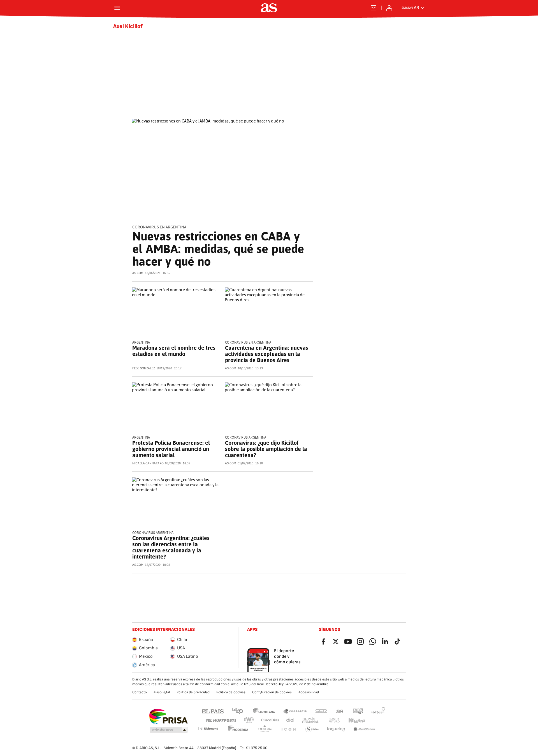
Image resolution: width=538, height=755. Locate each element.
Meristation (364, 729)
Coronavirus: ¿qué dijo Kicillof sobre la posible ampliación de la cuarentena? (266, 448)
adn (358, 710)
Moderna (238, 729)
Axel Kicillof (128, 26)
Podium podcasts (264, 729)
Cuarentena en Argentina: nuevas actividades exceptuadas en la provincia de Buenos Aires (266, 353)
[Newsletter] (373, 7)
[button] (168, 730)
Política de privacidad (193, 692)
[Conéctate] (389, 7)
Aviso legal (162, 692)
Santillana (264, 710)
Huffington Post (220, 720)
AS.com (340, 710)
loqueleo (336, 729)
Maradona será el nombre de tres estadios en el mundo (173, 350)
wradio (249, 720)
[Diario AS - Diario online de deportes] (269, 7)
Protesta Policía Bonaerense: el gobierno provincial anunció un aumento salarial (171, 448)
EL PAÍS (212, 710)
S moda (312, 729)
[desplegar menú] (117, 8)
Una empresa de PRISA (168, 716)
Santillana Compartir (295, 710)
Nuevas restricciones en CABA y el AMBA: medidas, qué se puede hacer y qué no (218, 248)
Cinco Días (270, 720)
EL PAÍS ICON (288, 729)
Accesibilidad (308, 692)
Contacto (139, 692)
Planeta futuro (334, 720)
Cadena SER (321, 710)
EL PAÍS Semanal (311, 720)
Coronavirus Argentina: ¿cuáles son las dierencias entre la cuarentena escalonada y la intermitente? (171, 547)
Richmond (208, 728)
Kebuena (357, 720)
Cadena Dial (291, 720)
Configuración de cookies (272, 692)
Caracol (378, 710)
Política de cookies (230, 692)
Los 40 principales (237, 710)
